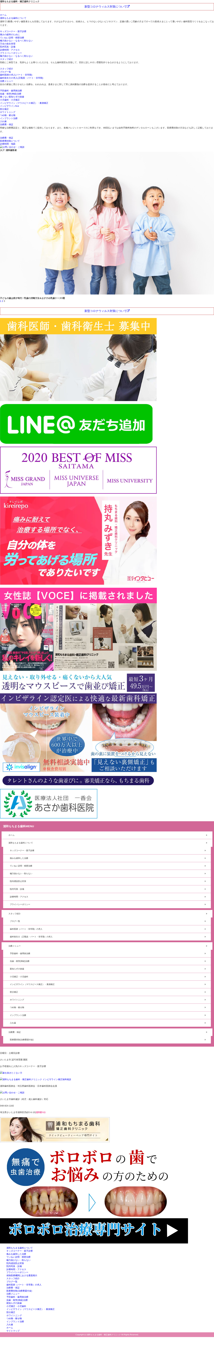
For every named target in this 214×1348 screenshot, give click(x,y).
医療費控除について (10, 141)
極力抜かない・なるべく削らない (16, 40)
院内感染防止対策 (18, 881)
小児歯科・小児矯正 (10, 100)
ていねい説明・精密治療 (12, 37)
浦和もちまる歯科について (13, 18)
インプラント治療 (9, 118)
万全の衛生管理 (7, 43)
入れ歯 (3, 121)
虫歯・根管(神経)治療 (10, 93)
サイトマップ (13, 1331)
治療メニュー (6, 81)
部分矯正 (4, 109)
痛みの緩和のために (10, 34)
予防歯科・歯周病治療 (11, 90)
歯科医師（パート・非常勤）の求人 (26, 929)
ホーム (3, 15)
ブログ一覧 (5, 72)
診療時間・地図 (7, 144)
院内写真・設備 (7, 46)
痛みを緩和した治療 (19, 858)
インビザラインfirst (9, 106)
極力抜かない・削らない (21, 873)
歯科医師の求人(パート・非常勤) (16, 75)
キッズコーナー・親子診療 (13, 31)
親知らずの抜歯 (17, 969)
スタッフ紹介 (6, 59)
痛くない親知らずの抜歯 (12, 96)
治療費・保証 (6, 124)
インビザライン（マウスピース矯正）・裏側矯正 (24, 103)
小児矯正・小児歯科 (19, 976)
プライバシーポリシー (11, 53)
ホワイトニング (7, 112)
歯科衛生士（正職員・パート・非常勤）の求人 (31, 936)
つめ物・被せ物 (7, 115)
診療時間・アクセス (10, 50)
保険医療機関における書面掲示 (21, 1275)
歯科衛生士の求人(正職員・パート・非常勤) (21, 78)
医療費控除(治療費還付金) (22, 1039)
